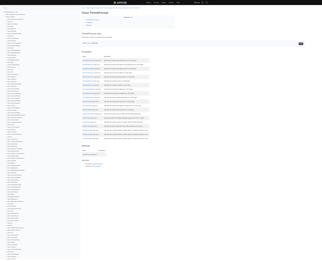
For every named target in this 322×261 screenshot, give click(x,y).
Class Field (10, 211)
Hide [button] (131, 17)
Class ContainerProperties (14, 122)
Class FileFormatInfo (12, 218)
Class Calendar (11, 67)
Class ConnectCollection (13, 108)
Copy (301, 43)
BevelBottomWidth (88, 68)
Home (83, 8)
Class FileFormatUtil (12, 220)
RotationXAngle (87, 130)
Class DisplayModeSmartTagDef (15, 170)
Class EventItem (11, 206)
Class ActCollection (12, 24)
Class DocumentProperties (14, 175)
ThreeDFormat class (92, 20)
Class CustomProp (12, 139)
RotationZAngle (87, 138)
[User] (202, 2)
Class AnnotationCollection (14, 33)
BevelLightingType (88, 93)
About (178, 2)
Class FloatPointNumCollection (15, 227)
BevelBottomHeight (88, 60)
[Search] (207, 2)
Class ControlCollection (13, 127)
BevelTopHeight (87, 101)
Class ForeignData (12, 244)
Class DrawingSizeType (13, 189)
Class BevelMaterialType (13, 52)
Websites (171, 2)
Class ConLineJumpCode (14, 93)
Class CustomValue (12, 144)
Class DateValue (11, 160)
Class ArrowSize (11, 40)
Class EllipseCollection (13, 196)
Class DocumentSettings (13, 177)
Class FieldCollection (12, 213)
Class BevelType (11, 55)
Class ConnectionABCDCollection (16, 115)
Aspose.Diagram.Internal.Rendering (15, 14)
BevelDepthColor (88, 81)
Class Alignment (11, 28)
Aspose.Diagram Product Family (94, 8)
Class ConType (11, 129)
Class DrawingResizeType (14, 184)
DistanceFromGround (89, 114)
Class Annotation (11, 31)
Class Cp (9, 136)
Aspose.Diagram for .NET (11, 12)
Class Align (10, 26)
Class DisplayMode (12, 168)
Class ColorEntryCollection (14, 84)
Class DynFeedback (12, 192)
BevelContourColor (88, 73)
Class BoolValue (11, 57)
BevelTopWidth (87, 109)
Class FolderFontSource (13, 230)
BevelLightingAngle (89, 89)
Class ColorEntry (11, 81)
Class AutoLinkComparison (14, 43)
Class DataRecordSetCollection (15, 158)
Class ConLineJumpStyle (14, 100)
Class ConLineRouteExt (13, 103)
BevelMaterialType (88, 97)
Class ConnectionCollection (14, 117)
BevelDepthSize (87, 85)
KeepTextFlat (87, 118)
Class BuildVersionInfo (13, 60)
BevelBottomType (88, 64)
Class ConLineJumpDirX (13, 96)
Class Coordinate (12, 132)
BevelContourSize (88, 77)
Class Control (11, 124)
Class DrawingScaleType (14, 187)
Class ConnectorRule (13, 120)
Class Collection (11, 76)
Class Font (10, 232)
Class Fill (9, 223)
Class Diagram (11, 163)
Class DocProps (11, 172)
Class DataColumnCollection (14, 148)
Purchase (156, 2)
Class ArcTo (10, 36)
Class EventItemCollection (14, 208)
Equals (90, 154)
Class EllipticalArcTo (12, 199)
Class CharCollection (12, 74)
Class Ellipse (10, 194)
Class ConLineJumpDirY (13, 98)
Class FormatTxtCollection (14, 249)
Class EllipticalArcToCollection (15, 201)
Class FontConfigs (12, 237)
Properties (89, 22)
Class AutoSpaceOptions (13, 45)
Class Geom (10, 251)
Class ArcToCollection (13, 38)
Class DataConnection (13, 151)
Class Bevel (10, 48)
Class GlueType (11, 259)
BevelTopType (87, 105)
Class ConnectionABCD (13, 112)
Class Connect (11, 105)
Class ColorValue (11, 86)
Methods (89, 25)
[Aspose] (120, 2)
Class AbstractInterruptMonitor (15, 19)
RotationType (87, 126)
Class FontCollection (12, 235)
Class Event (10, 204)
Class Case (10, 69)
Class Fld (9, 225)
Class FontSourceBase (13, 239)
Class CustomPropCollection (14, 141)
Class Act (9, 21)
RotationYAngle (87, 134)
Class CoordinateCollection (14, 134)
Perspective (86, 122)
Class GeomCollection (13, 254)
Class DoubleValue (12, 182)
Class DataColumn (12, 146)
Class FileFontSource (13, 215)
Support (164, 2)
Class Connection (12, 110)
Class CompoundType (13, 88)
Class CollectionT (12, 79)
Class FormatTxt (11, 247)
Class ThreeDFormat (134, 8)
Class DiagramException (13, 165)
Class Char (10, 72)
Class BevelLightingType (13, 50)
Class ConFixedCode (13, 91)
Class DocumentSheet (13, 180)
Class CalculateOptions (13, 64)
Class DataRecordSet (13, 156)
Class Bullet (10, 62)
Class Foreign (11, 242)
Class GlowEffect (11, 256)
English (198, 2)
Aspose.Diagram (10, 16)
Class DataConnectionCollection (15, 153)
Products (148, 2)
